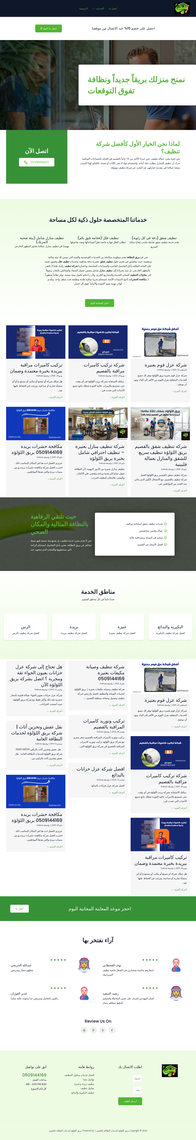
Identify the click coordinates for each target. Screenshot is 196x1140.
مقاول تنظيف (87, 1088)
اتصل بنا (113, 8)
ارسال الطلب (130, 1101)
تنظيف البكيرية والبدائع (82, 1092)
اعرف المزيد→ (179, 391)
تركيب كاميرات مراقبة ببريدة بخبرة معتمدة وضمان (36, 368)
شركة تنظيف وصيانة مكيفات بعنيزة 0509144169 (105, 672)
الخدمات (99, 8)
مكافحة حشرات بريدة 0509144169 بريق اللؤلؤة (37, 449)
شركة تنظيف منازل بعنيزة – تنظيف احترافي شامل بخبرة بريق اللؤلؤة (99, 452)
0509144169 (34, 1075)
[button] (94, 8)
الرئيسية (83, 8)
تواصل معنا (88, 1079)
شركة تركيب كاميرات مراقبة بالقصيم (104, 368)
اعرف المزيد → (179, 726)
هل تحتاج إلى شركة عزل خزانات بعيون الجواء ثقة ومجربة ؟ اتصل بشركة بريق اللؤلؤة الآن (36, 675)
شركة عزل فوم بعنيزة (166, 365)
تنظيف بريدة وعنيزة (84, 1084)
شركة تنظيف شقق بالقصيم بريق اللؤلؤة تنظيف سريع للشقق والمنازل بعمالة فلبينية (161, 455)
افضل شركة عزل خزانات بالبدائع (100, 772)
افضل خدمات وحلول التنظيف (79, 1075)
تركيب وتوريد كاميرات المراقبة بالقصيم (103, 724)
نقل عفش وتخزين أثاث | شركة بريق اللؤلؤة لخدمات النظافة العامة (36, 733)
